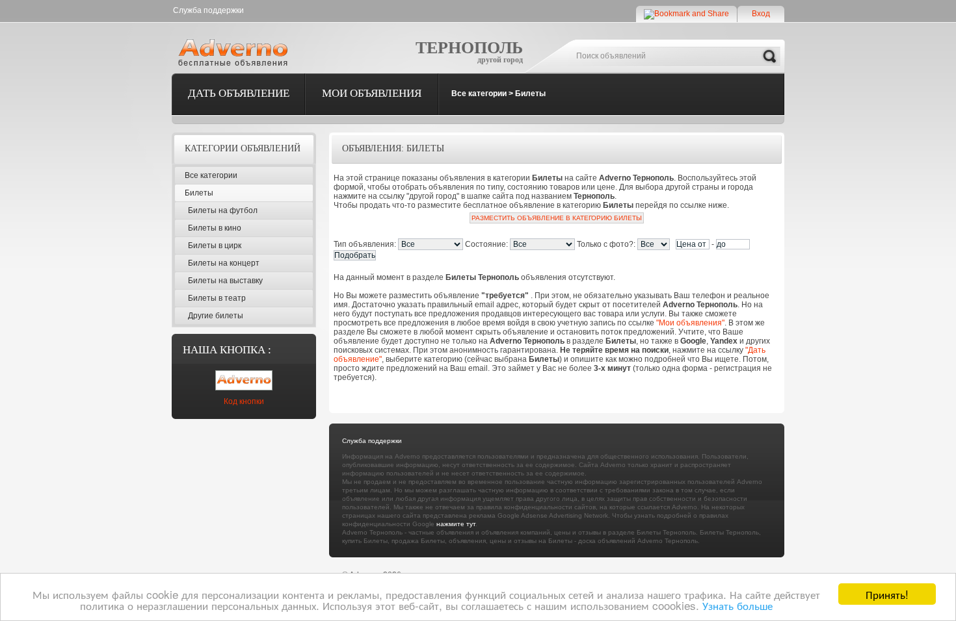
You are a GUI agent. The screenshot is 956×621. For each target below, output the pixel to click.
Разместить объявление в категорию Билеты (556, 218)
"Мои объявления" (690, 322)
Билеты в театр (217, 298)
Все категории (479, 93)
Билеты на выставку (225, 280)
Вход (761, 13)
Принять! (887, 594)
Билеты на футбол (223, 210)
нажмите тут (455, 523)
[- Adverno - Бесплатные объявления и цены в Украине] (235, 52)
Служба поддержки (208, 10)
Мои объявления (371, 93)
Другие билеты (215, 315)
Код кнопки (244, 401)
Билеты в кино (214, 228)
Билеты (530, 93)
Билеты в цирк (214, 245)
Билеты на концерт (223, 263)
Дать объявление (238, 93)
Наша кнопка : (227, 350)
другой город (500, 59)
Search (769, 56)
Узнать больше (737, 605)
